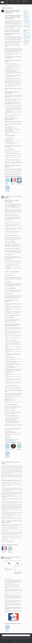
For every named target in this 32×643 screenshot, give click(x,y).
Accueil (3, 5)
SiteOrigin (15, 641)
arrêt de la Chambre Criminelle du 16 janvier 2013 (13, 595)
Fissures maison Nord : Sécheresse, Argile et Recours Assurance (26, 19)
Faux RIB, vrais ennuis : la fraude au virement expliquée (13, 197)
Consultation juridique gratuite (27, 44)
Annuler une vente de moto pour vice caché (27, 39)
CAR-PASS (4, 505)
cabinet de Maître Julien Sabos (18, 174)
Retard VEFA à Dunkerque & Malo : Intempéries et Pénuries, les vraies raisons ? (27, 22)
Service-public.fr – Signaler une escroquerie (11, 440)
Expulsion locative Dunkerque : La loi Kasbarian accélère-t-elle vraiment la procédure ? (27, 16)
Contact (7, 3)
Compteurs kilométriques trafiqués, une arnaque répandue (10, 462)
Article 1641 (4, 486)
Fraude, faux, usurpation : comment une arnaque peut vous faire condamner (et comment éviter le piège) (27, 26)
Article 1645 (4, 498)
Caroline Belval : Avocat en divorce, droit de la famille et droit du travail (27, 36)
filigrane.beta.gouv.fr (13, 396)
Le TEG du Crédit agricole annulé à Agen (26, 33)
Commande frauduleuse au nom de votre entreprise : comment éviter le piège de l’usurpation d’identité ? (12, 11)
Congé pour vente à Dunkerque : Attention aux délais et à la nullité (27, 13)
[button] (31, 2)
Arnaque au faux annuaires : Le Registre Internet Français (12, 557)
